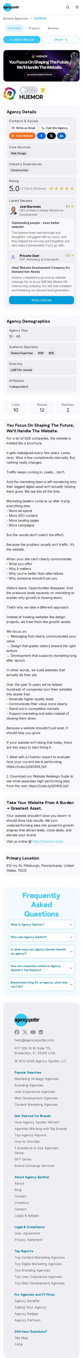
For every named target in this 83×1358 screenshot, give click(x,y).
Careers (21, 1209)
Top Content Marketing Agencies (40, 1257)
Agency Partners (27, 1320)
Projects (34, 28)
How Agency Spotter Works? (37, 1122)
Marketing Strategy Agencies (37, 1079)
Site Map (21, 1338)
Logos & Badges (27, 1216)
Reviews (53, 28)
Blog (18, 1190)
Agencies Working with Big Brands (41, 1129)
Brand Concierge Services (34, 1166)
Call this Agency (57, 128)
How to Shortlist (27, 1142)
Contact (20, 1196)
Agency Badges (26, 1314)
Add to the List (24, 39)
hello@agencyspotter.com (34, 1040)
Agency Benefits (27, 1301)
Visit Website (24, 136)
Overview (14, 28)
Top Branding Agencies (32, 1270)
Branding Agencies (29, 1085)
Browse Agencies (15, 18)
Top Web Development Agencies (40, 1283)
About (19, 1183)
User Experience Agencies (35, 1092)
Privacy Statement (29, 1240)
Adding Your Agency (30, 1307)
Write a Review (41, 300)
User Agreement (27, 1233)
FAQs (19, 1344)
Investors (22, 1203)
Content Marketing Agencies (36, 1105)
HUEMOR (40, 18)
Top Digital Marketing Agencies (38, 1264)
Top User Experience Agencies (38, 1277)
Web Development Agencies (36, 1098)
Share (58, 39)
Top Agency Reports (30, 1135)
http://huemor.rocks (47, 841)
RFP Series (23, 1159)
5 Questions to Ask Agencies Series (36, 1150)
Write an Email (25, 128)
